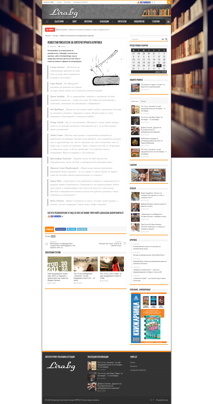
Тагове (143, 101)
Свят (74, 21)
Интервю (88, 21)
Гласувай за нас (162, 400)
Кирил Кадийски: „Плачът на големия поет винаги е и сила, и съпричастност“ (83, 30)
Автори (55, 36)
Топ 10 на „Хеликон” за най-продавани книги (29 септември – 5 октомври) (153, 152)
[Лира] (64, 10)
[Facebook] (154, 2)
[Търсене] (169, 2)
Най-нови (134, 101)
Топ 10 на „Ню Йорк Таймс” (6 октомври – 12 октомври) (110, 374)
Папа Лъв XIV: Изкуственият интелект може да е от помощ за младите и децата (153, 227)
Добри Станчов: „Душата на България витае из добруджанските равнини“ (151, 130)
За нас (59, 2)
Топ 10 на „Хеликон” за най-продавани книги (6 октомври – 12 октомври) (153, 108)
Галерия (156, 21)
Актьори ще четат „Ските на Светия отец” (110, 243)
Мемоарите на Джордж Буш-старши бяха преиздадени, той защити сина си (62, 244)
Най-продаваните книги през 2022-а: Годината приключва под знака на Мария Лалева (58, 277)
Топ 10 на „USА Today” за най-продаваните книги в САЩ (110, 276)
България (59, 21)
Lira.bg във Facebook (80, 2)
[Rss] (152, 2)
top (53, 236)
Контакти (67, 2)
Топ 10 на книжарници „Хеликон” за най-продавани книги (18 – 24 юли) (84, 277)
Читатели (122, 21)
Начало (47, 21)
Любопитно (139, 21)
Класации (104, 21)
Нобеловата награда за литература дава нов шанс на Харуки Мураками (152, 141)
